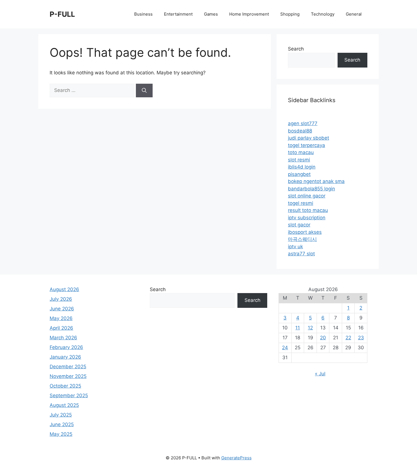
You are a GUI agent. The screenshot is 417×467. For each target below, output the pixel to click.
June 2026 (62, 309)
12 (310, 328)
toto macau (301, 152)
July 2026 (61, 299)
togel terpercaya (306, 145)
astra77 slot (301, 253)
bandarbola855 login (311, 189)
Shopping (290, 14)
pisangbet (299, 174)
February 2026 (66, 347)
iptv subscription (306, 217)
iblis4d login (301, 167)
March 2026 (63, 337)
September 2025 (69, 395)
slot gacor (299, 225)
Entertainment (178, 14)
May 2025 (61, 434)
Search (296, 49)
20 (323, 337)
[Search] (144, 90)
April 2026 (61, 328)
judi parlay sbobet (308, 138)
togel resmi (300, 203)
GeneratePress (236, 457)
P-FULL (62, 14)
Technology (322, 14)
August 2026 (64, 289)
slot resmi (299, 160)
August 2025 (64, 405)
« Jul (320, 373)
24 (285, 347)
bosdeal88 (300, 131)
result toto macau (308, 210)
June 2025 (62, 424)
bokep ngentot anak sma (316, 181)
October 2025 (65, 386)
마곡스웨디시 (302, 239)
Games (211, 14)
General (354, 14)
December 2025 (68, 366)
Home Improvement (249, 14)
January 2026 (65, 357)
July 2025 (61, 415)
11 (297, 328)
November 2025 (68, 376)
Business (143, 14)
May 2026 (61, 318)
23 (361, 337)
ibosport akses (305, 232)
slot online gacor (306, 196)
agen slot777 (302, 123)
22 (348, 337)
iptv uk (295, 246)
